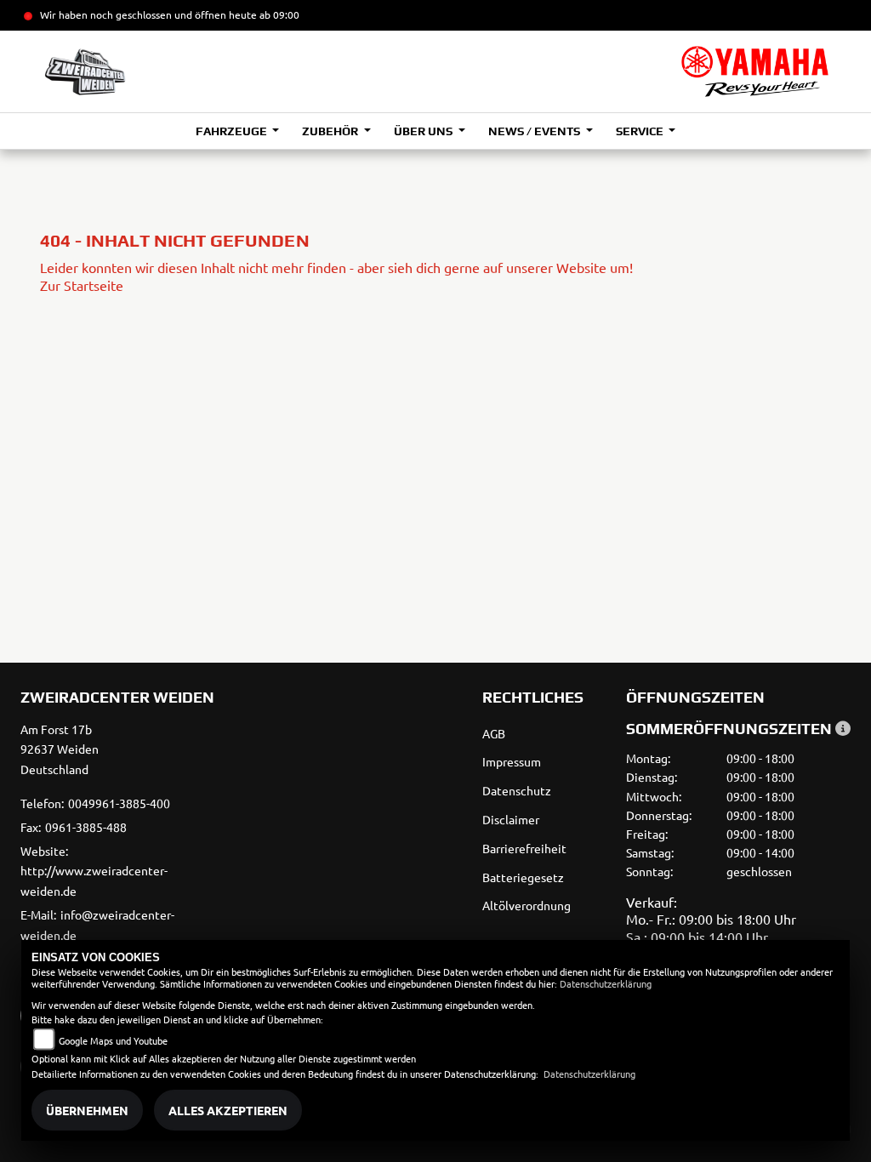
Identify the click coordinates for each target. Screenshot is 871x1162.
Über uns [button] (424, 131)
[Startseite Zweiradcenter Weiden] (754, 71)
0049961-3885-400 (119, 803)
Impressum (511, 761)
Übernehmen (87, 1110)
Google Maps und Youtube (113, 1040)
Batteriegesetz (523, 877)
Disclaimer (510, 819)
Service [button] (641, 131)
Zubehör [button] (331, 131)
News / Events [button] (535, 131)
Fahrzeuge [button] (233, 131)
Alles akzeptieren (227, 1110)
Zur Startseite (81, 284)
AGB (493, 733)
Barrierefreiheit (524, 848)
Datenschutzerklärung (606, 983)
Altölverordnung (526, 905)
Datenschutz (516, 790)
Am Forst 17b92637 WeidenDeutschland (59, 749)
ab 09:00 (278, 14)
